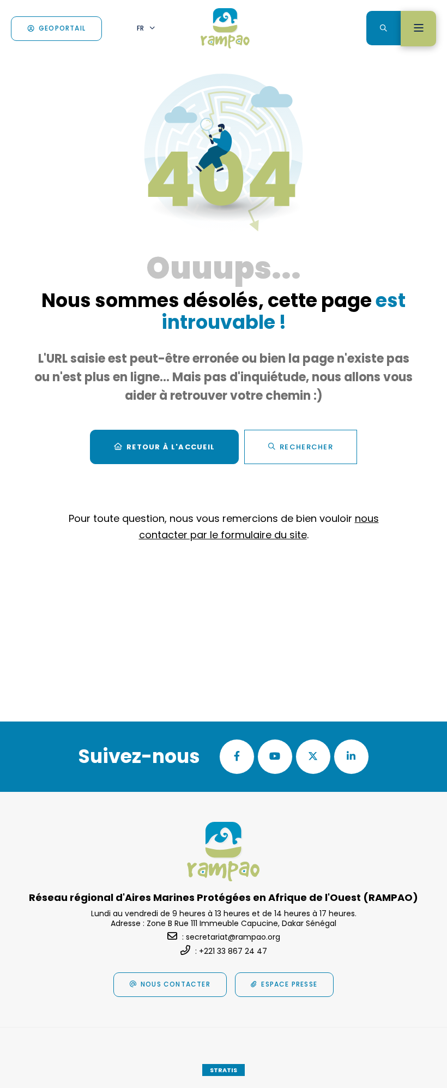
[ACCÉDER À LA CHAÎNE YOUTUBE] (275, 756)
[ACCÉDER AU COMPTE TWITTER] (313, 756)
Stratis (223, 1070)
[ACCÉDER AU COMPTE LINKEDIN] (351, 756)
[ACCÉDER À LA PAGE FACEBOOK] (237, 756)
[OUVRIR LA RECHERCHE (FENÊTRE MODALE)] (383, 28)
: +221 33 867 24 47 (231, 951)
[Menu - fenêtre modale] (418, 28)
